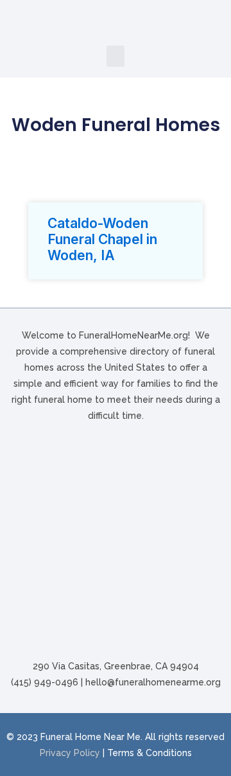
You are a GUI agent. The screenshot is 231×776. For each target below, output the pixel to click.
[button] (115, 56)
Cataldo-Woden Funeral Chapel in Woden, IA (102, 239)
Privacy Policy (70, 753)
